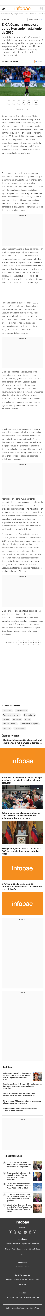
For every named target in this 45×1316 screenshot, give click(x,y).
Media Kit (22, 1285)
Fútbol (27, 719)
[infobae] (22, 8)
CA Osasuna (7, 710)
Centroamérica (22, 1249)
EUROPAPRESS (20, 728)
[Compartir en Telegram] (29, 102)
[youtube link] (25, 1232)
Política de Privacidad (31, 1297)
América (9, 1244)
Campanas (17, 719)
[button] (3, 9)
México (7, 1249)
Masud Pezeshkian (28, 14)
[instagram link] (20, 1232)
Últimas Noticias (34, 1249)
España (24, 1244)
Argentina (9, 1279)
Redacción (19, 1267)
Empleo (26, 1267)
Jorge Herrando (21, 710)
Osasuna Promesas (9, 724)
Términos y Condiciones (14, 1297)
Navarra (6, 719)
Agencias (5, 19)
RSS (22, 1254)
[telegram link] (29, 1232)
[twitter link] (15, 1232)
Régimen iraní (16, 14)
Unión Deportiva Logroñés (29, 724)
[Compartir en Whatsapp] (9, 102)
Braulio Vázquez (29, 715)
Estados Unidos (33, 1244)
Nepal (38, 14)
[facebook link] (10, 1232)
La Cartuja (6, 728)
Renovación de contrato (11, 715)
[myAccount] (41, 8)
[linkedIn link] (34, 1232)
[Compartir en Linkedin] (24, 102)
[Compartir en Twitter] (19, 102)
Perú (13, 1249)
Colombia (16, 1244)
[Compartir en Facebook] (14, 102)
